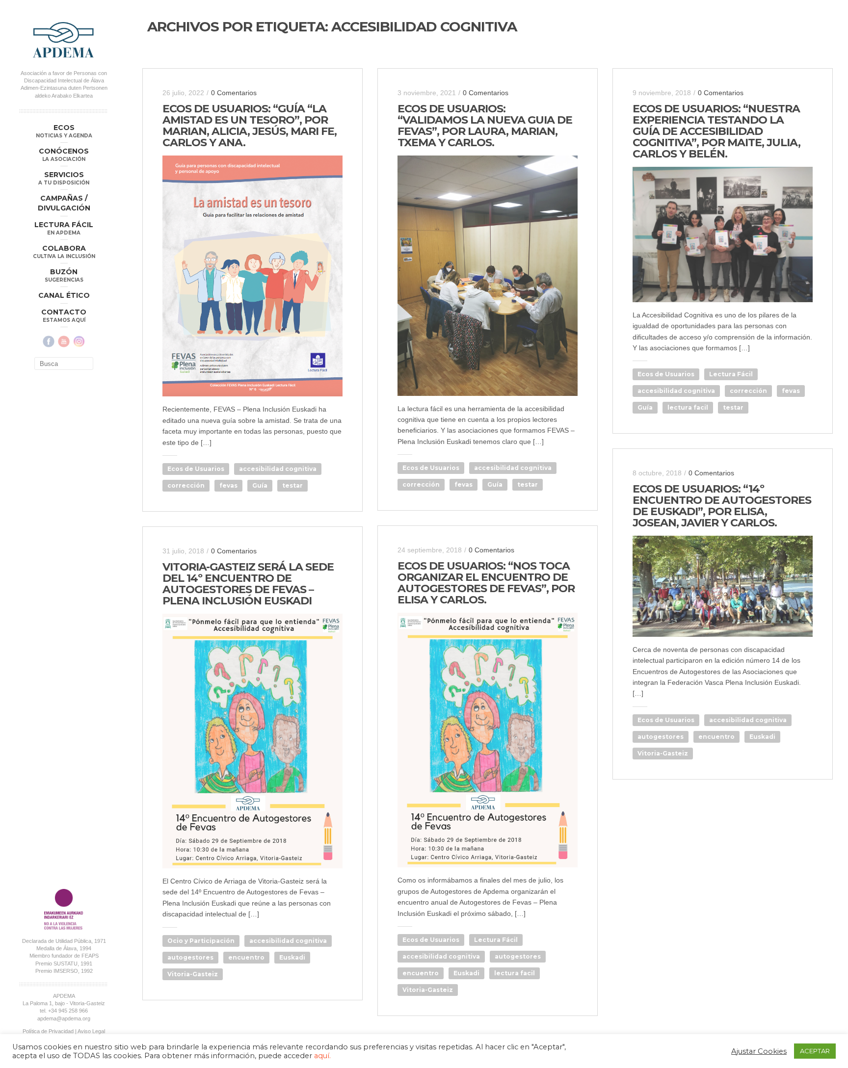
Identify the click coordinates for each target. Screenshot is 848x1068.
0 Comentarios (234, 93)
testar (292, 485)
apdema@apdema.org (63, 1018)
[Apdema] (64, 40)
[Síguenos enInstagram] (79, 341)
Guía (259, 485)
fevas (228, 485)
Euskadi (762, 736)
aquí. (322, 1055)
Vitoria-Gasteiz (662, 753)
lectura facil (687, 407)
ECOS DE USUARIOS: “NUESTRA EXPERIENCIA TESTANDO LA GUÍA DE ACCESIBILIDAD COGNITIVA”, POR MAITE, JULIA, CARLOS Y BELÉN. (716, 131)
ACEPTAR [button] (815, 1051)
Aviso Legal (91, 1031)
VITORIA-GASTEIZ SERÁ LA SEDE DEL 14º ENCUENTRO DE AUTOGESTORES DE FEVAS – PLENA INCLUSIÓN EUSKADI (248, 583)
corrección (186, 485)
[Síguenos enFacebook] (48, 341)
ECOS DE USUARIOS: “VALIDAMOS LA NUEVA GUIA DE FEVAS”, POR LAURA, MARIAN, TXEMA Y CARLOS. (485, 125)
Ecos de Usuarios (195, 468)
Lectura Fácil (731, 374)
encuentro (716, 736)
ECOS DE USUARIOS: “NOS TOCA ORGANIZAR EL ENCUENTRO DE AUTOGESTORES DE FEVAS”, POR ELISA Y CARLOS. (486, 582)
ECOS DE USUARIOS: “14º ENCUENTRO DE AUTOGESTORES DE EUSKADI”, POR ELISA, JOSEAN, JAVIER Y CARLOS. (722, 505)
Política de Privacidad (48, 1031)
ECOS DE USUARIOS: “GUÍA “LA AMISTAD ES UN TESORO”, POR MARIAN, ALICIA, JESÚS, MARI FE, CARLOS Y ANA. (249, 125)
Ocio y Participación (201, 940)
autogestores (660, 736)
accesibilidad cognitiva (278, 468)
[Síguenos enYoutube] (64, 341)
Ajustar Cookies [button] (759, 1051)
